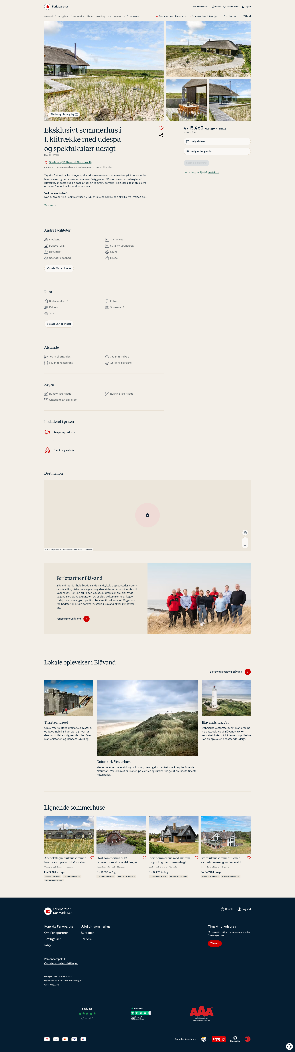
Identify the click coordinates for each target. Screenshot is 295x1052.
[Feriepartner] (56, 7)
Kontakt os (213, 172)
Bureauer (87, 932)
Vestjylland (63, 16)
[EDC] (203, 1039)
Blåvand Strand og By (97, 16)
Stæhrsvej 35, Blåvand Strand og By (70, 162)
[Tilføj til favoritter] (161, 128)
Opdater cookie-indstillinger (61, 963)
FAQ (47, 945)
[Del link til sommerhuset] (161, 135)
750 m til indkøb (119, 357)
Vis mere (48, 205)
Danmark (48, 16)
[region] (147, 515)
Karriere (86, 939)
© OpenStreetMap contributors (79, 549)
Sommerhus (119, 16)
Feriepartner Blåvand (69, 619)
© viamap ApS (60, 549)
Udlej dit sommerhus (201, 7)
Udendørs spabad (60, 258)
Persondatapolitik (54, 959)
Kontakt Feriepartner (59, 926)
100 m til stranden (60, 357)
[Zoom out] (245, 545)
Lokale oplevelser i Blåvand (226, 672)
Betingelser (52, 939)
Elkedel (114, 258)
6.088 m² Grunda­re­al (122, 246)
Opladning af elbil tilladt (63, 400)
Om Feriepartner (56, 932)
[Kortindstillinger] (245, 533)
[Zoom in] (245, 540)
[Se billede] (104, 71)
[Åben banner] (289, 1046)
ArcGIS (50, 549)
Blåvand (77, 16)
